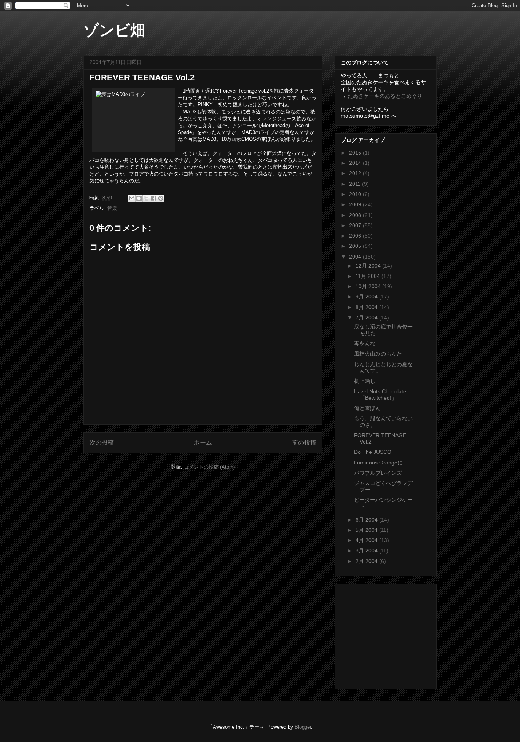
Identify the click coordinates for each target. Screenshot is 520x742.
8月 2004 (367, 307)
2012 (356, 173)
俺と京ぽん (367, 408)
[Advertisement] (388, 634)
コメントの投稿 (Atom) (209, 467)
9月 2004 (367, 297)
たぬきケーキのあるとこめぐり (385, 96)
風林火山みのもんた (378, 354)
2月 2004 (367, 561)
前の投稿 (304, 442)
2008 (356, 215)
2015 (356, 153)
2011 (355, 184)
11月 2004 (368, 276)
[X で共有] (146, 198)
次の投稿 (101, 442)
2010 (356, 194)
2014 (356, 163)
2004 (356, 257)
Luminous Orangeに (378, 463)
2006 (356, 236)
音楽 (112, 208)
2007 (356, 225)
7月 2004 (367, 317)
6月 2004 (367, 520)
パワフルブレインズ (378, 473)
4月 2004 (367, 540)
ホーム (203, 442)
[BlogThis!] (139, 198)
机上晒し (364, 381)
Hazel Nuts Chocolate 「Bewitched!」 (380, 394)
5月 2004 (367, 530)
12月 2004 (369, 266)
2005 (356, 246)
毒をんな (364, 343)
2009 (356, 204)
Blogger (303, 727)
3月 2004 (367, 550)
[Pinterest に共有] (160, 198)
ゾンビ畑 (114, 30)
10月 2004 (369, 286)
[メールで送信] (132, 198)
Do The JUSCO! (373, 452)
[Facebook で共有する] (153, 198)
